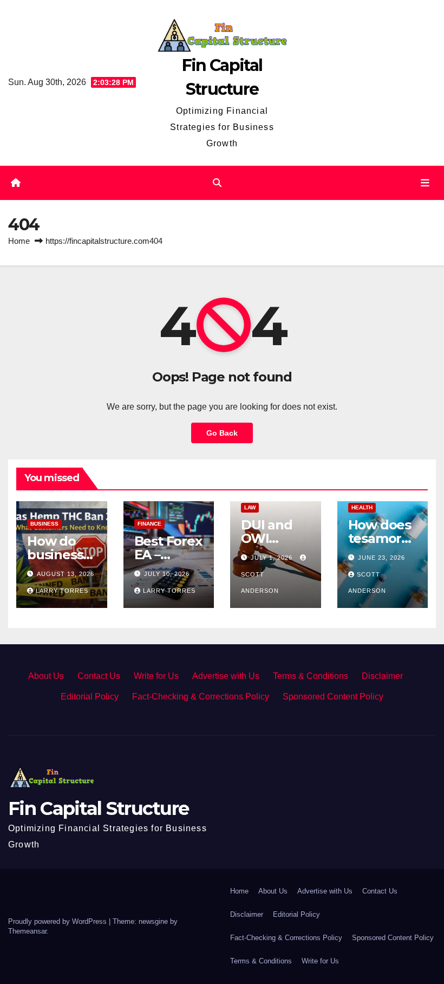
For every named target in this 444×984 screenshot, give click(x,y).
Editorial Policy (90, 696)
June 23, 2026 (381, 557)
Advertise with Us (225, 676)
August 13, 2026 (65, 574)
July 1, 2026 (273, 557)
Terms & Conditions (310, 676)
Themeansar (27, 931)
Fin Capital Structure (98, 808)
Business (44, 524)
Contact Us (98, 676)
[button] (217, 182)
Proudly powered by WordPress (58, 921)
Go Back (222, 433)
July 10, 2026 (167, 574)
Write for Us (156, 676)
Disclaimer (382, 676)
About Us (46, 676)
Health (362, 507)
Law (250, 507)
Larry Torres (62, 590)
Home (19, 240)
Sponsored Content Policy (333, 696)
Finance (149, 524)
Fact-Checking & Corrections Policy (200, 696)
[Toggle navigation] (425, 183)
